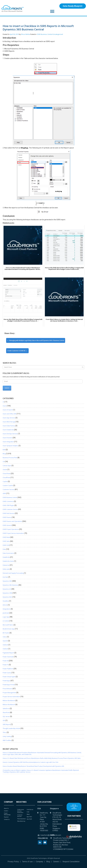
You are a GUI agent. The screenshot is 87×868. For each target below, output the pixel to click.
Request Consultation (71, 861)
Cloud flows (6, 474)
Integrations (6, 609)
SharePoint (6, 712)
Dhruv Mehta (25, 34)
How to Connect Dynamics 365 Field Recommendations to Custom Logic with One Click (30, 762)
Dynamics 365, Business (10, 585)
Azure (4, 406)
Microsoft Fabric (8, 625)
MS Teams (6, 633)
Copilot (5, 481)
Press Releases (7, 689)
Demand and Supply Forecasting (13, 573)
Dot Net (5, 577)
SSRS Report (6, 724)
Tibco (4, 732)
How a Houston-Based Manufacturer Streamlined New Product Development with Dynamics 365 (33, 766)
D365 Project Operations (11, 529)
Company (39, 861)
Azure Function (7, 438)
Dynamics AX (7, 589)
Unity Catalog (7, 736)
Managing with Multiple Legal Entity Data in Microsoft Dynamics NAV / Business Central (36, 340)
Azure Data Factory (9, 426)
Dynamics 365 (7, 581)
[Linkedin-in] (40, 842)
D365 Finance (7, 517)
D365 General (7, 525)
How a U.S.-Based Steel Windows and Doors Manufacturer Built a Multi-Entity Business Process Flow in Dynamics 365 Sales (42, 758)
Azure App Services (9, 418)
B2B (4, 450)
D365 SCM (6, 545)
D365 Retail (6, 537)
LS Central (6, 621)
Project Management (9, 693)
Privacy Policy (13, 861)
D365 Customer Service (10, 509)
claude (5, 470)
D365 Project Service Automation (13, 533)
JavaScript (6, 613)
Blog (4, 454)
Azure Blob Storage (9, 422)
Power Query (7, 673)
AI (3, 402)
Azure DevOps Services (10, 434)
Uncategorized (58, 34)
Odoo (5, 637)
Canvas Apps (7, 466)
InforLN (5, 605)
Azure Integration (8, 442)
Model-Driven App (8, 629)
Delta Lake (6, 569)
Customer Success (8, 489)
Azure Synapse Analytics (10, 446)
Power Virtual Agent (9, 677)
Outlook (5, 645)
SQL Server (6, 716)
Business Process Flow (10, 458)
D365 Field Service (8, 513)
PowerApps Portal (8, 685)
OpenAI (5, 641)
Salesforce (6, 708)
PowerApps (6, 681)
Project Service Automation (11, 697)
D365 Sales (6, 541)
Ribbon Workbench (9, 701)
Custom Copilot (8, 485)
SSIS (4, 720)
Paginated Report (8, 653)
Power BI (5, 661)
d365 (4, 493)
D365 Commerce (8, 501)
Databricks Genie (8, 561)
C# (4, 462)
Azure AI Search (8, 410)
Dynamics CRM (7, 593)
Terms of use (27, 861)
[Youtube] (45, 842)
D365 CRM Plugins (8, 505)
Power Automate (8, 657)
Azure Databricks (8, 430)
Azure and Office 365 (9, 414)
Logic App (6, 617)
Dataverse (6, 565)
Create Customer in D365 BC (16, 351)
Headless (6, 601)
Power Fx (5, 665)
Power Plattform (8, 669)
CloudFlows (6, 477)
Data (4, 549)
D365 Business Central (44, 34)
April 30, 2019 (14, 34)
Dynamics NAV (7, 597)
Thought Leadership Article (11, 728)
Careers (56, 861)
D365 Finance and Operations (12, 521)
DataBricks (6, 557)
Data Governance (8, 553)
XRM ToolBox (7, 740)
